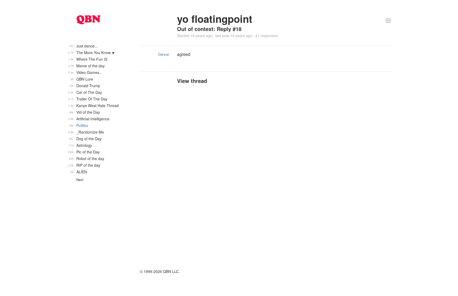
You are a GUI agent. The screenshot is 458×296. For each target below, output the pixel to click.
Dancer (163, 54)
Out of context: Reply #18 (209, 29)
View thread (192, 81)
